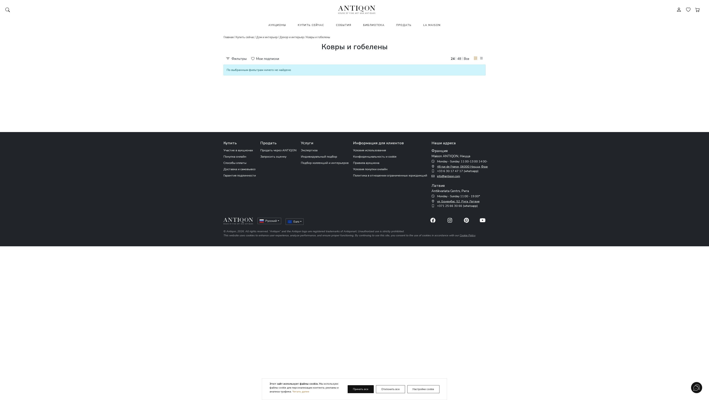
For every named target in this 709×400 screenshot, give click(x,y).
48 (459, 58)
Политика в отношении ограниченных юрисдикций (390, 176)
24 (453, 58)
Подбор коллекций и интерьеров (325, 163)
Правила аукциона (366, 163)
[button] (475, 58)
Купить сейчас (311, 25)
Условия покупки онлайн (370, 169)
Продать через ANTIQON (278, 150)
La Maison (432, 25)
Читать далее (300, 391)
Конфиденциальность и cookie (375, 157)
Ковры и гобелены (318, 37)
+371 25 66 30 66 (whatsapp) (457, 206)
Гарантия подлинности (239, 176)
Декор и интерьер (292, 37)
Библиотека (373, 25)
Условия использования (369, 150)
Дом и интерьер (267, 37)
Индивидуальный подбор (319, 157)
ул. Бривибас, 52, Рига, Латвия (458, 201)
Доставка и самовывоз (239, 169)
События (343, 25)
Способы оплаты (234, 163)
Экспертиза (309, 150)
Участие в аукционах (238, 150)
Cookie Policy (468, 235)
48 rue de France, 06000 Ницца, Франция (465, 167)
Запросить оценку (273, 157)
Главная (228, 37)
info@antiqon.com (448, 176)
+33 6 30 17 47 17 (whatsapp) (458, 171)
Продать (404, 25)
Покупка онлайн (234, 157)
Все (466, 58)
